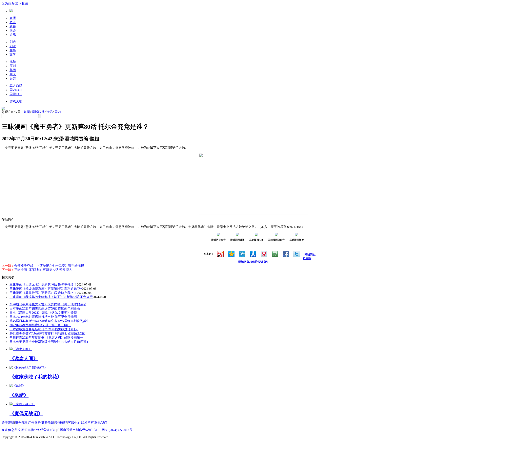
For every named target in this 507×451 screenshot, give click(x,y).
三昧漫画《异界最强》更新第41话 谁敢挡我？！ (43, 292)
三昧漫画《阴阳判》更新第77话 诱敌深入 (43, 269)
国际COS (16, 94)
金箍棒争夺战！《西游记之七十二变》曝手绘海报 (49, 265)
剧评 (13, 46)
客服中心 (74, 422)
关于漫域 (8, 422)
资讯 (13, 22)
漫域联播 (38, 112)
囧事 (13, 50)
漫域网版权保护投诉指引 (253, 261)
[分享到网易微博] (263, 253)
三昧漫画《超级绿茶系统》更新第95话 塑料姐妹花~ (46, 288)
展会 (13, 30)
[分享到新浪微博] (220, 253)
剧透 (13, 42)
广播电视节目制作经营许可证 (77, 430)
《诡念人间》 (24, 358)
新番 (13, 26)
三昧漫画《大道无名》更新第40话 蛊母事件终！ (43, 284)
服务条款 (21, 422)
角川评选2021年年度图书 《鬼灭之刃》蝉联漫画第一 (46, 337)
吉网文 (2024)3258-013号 (115, 430)
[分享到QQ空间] (231, 253)
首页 (27, 112)
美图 (13, 70)
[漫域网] (11, 11)
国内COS (16, 90)
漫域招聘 (61, 422)
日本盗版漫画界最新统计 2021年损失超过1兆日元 (44, 329)
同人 (13, 74)
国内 (57, 112)
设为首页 (8, 3)
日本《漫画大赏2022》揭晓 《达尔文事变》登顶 (43, 312)
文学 (13, 54)
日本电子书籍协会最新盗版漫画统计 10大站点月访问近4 (49, 341)
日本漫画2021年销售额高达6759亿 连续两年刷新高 (45, 308)
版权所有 (87, 422)
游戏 (13, 34)
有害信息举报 (11, 430)
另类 (13, 78)
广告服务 (34, 422)
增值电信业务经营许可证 (38, 430)
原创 (13, 66)
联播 (13, 18)
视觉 (13, 61)
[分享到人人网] (252, 253)
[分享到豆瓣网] (274, 253)
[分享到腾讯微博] (242, 253)
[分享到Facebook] (285, 253)
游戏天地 (16, 101)
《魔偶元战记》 (26, 413)
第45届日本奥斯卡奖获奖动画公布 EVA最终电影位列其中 (50, 321)
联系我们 (100, 422)
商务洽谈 (47, 422)
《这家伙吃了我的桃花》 (36, 376)
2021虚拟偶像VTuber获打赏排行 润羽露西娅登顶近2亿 (47, 333)
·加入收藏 (21, 3)
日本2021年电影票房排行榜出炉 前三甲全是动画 (43, 316)
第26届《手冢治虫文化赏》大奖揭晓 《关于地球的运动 (48, 304)
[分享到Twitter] (296, 253)
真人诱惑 (16, 85)
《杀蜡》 (19, 395)
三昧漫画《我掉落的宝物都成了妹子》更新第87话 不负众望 (51, 297)
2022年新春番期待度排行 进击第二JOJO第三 (40, 325)
